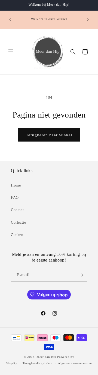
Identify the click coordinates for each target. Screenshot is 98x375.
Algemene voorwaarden (75, 363)
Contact (17, 210)
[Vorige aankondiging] (10, 20)
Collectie (18, 222)
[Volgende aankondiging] (88, 20)
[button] (11, 52)
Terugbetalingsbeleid (38, 363)
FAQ (15, 198)
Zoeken (17, 235)
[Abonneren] (81, 275)
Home (16, 185)
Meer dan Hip (46, 356)
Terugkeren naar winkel (49, 135)
